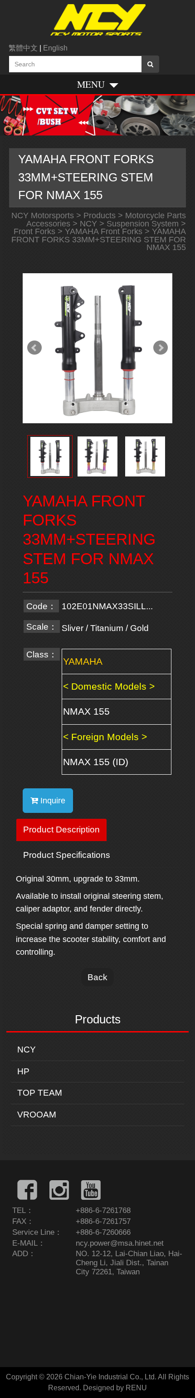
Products (99, 215)
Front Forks (34, 231)
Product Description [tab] (61, 829)
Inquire (51, 800)
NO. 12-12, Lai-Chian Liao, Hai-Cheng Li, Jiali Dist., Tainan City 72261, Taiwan (129, 1262)
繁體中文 (23, 48)
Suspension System (143, 223)
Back (97, 977)
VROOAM (36, 1114)
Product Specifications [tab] (66, 855)
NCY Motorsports (42, 215)
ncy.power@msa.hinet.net (120, 1243)
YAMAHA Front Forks (103, 231)
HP (23, 1071)
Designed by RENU (115, 1388)
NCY (26, 1049)
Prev (34, 348)
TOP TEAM (39, 1092)
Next (160, 348)
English (55, 48)
